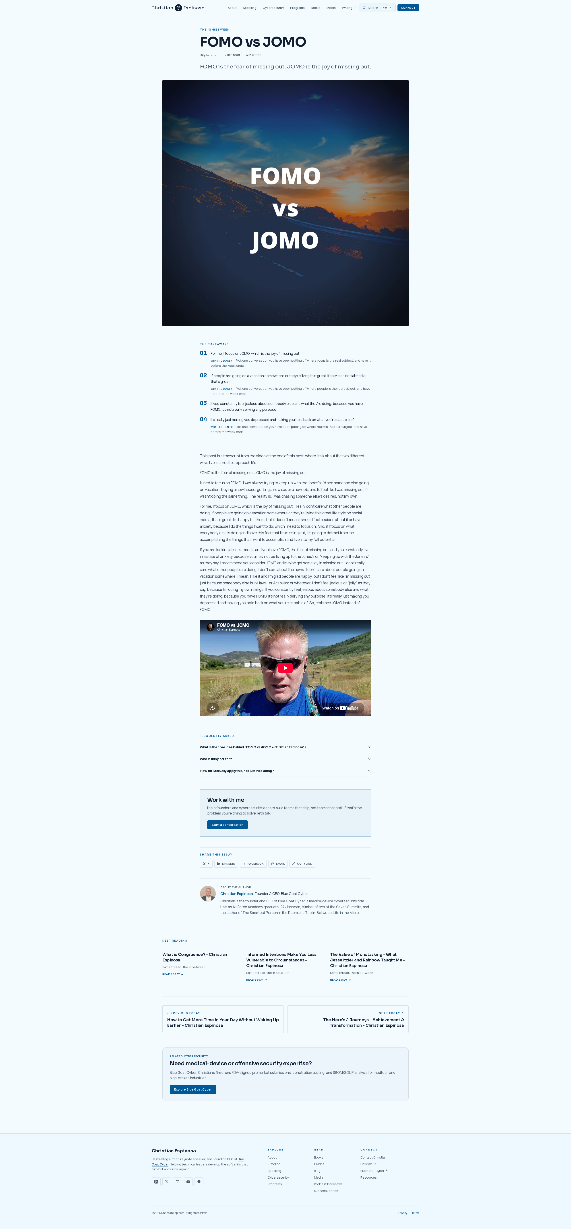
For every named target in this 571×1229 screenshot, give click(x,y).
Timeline (274, 1164)
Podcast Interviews (328, 1184)
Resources (368, 1177)
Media (331, 8)
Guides (319, 1164)
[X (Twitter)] (166, 1181)
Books (315, 8)
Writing (347, 8)
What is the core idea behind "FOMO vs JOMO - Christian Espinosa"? (253, 747)
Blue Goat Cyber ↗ (374, 1171)
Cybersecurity (273, 8)
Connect (408, 8)
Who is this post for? (216, 759)
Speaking (250, 8)
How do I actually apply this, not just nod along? (237, 771)
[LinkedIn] (156, 1181)
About (232, 8)
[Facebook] (198, 1181)
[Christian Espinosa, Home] (178, 7)
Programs (297, 8)
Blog (317, 1171)
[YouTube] (188, 1181)
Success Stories (326, 1191)
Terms (415, 1213)
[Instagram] (177, 1181)
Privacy (402, 1213)
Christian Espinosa (236, 893)
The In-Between (215, 29)
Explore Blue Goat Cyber (193, 1089)
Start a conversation (227, 825)
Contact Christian (373, 1157)
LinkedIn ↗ (368, 1164)
